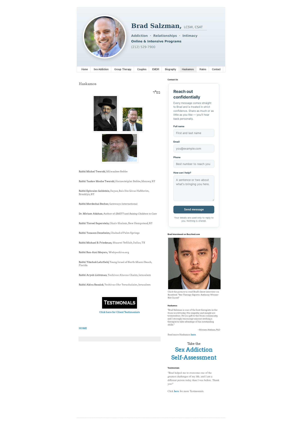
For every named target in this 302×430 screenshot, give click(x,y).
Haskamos (188, 69)
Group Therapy (122, 69)
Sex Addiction (101, 69)
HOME (83, 328)
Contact (216, 69)
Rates (203, 69)
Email (176, 141)
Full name (178, 126)
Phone (177, 157)
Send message (194, 209)
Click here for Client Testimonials (119, 312)
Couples (141, 69)
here (176, 391)
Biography (170, 69)
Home (84, 69)
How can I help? (182, 172)
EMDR (155, 69)
